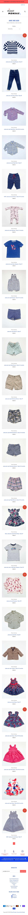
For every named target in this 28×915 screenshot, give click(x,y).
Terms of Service (14, 886)
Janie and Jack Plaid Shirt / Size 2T (14, 163)
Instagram (14, 897)
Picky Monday (14, 60)
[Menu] (3, 11)
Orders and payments (14, 880)
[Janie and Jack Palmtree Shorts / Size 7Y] (14, 383)
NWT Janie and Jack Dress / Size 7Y (14, 837)
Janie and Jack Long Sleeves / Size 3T (14, 61)
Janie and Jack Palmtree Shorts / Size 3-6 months (14, 432)
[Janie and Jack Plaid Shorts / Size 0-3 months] (14, 349)
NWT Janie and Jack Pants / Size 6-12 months (14, 196)
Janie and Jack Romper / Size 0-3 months (14, 297)
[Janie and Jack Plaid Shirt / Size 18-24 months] (14, 113)
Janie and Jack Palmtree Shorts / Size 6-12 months (14, 466)
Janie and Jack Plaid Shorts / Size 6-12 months (14, 500)
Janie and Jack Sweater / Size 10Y (14, 601)
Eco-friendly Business (14, 878)
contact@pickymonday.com (7, 859)
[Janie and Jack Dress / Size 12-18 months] (14, 720)
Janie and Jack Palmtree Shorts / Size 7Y (14, 398)
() (23, 4)
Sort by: (14, 26)
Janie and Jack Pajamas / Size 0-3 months (14, 230)
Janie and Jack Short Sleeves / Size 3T (14, 264)
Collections (12, 22)
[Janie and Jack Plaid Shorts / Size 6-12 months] (14, 484)
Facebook (14, 896)
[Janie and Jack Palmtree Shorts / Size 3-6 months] (14, 417)
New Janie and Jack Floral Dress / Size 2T (14, 533)
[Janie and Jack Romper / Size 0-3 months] (14, 282)
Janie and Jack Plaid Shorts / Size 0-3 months (14, 365)
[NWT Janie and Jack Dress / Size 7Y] (14, 821)
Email (14, 894)
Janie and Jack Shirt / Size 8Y (14, 634)
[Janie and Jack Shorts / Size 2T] (14, 316)
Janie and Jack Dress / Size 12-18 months (14, 735)
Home (8, 22)
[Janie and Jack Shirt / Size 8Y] (14, 619)
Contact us (14, 883)
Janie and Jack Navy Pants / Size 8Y (14, 95)
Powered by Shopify (21, 912)
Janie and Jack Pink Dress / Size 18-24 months (14, 769)
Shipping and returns (14, 881)
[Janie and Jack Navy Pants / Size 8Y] (14, 80)
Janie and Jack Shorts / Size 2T (14, 331)
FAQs (14, 884)
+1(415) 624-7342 (23, 859)
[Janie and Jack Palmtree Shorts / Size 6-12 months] (14, 450)
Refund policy (14, 887)
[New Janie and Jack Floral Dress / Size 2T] (14, 518)
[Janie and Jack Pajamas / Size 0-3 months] (14, 215)
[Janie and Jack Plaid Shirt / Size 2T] (14, 147)
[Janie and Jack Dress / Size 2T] (14, 686)
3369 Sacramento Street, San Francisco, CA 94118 (13, 858)
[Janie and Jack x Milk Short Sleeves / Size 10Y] (14, 552)
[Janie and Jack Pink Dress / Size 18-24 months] (14, 754)
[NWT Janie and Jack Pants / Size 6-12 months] (14, 181)
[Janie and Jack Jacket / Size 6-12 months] (14, 653)
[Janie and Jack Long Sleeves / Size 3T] (14, 46)
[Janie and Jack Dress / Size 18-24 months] (14, 787)
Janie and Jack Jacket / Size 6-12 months (14, 668)
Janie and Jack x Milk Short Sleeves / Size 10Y (14, 567)
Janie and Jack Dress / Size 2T (14, 702)
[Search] (25, 11)
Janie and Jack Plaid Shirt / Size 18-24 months (14, 129)
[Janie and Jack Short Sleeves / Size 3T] (14, 248)
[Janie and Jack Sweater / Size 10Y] (14, 585)
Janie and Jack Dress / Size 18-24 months (14, 803)
